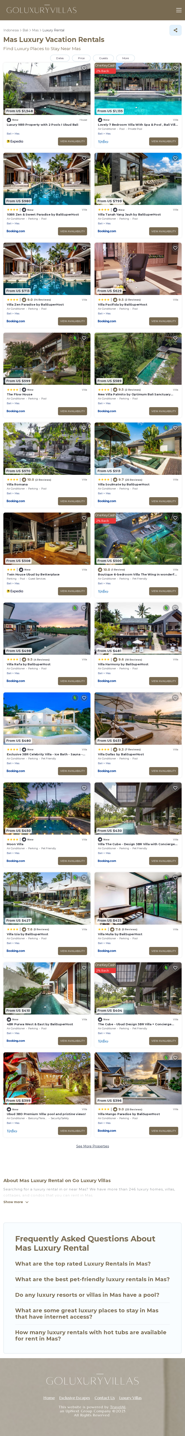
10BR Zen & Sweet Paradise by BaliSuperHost (43, 214)
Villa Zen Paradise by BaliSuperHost (35, 304)
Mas (17, 133)
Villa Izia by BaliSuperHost (27, 934)
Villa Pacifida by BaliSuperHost (122, 304)
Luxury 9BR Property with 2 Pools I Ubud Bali (42, 124)
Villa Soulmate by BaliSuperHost (124, 484)
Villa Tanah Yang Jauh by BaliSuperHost (129, 214)
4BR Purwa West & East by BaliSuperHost (40, 1024)
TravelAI (117, 1407)
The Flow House (19, 394)
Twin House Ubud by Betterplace (33, 574)
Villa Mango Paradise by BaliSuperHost (129, 1114)
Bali (9, 133)
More (125, 58)
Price (81, 58)
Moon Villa (15, 844)
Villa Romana (17, 484)
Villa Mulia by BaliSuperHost (120, 934)
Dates (60, 58)
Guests (103, 58)
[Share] (175, 30)
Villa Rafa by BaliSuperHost (29, 664)
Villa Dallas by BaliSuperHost (121, 754)
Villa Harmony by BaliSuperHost (123, 664)
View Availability (72, 141)
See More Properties (92, 1146)
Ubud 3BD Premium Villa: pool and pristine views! (46, 1114)
